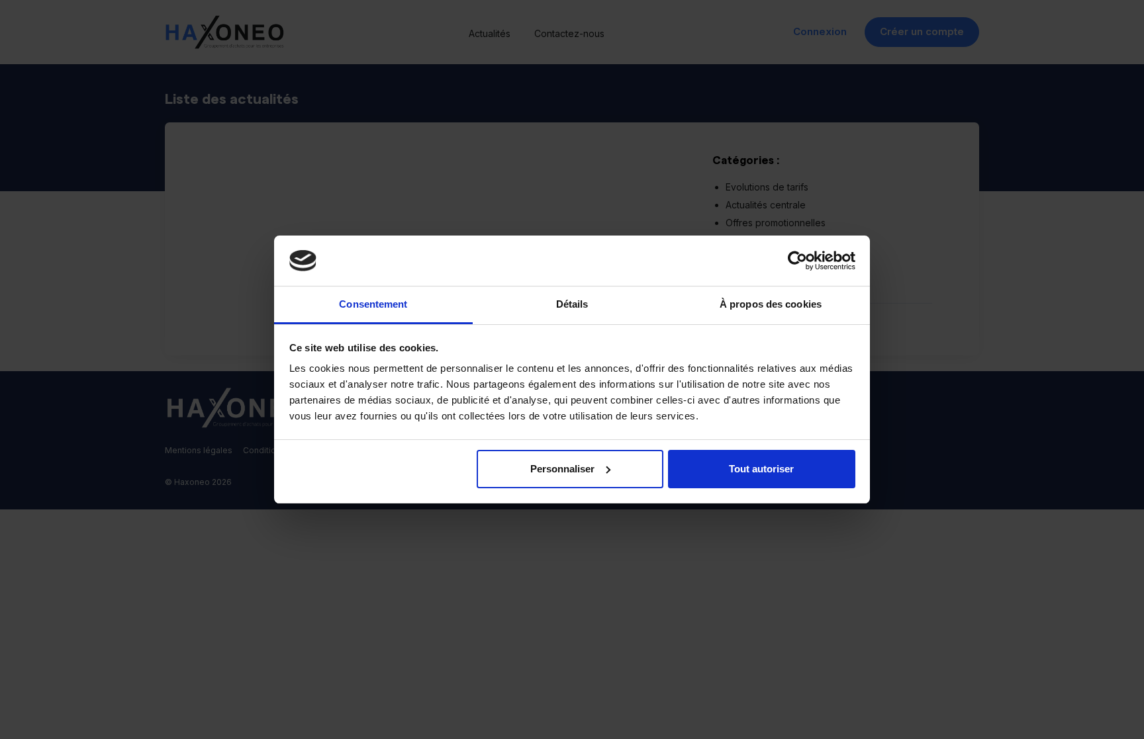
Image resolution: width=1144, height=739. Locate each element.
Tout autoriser (761, 468)
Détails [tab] (572, 304)
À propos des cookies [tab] (771, 304)
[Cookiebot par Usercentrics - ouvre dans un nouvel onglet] (797, 261)
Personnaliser (562, 468)
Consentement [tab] (373, 304)
